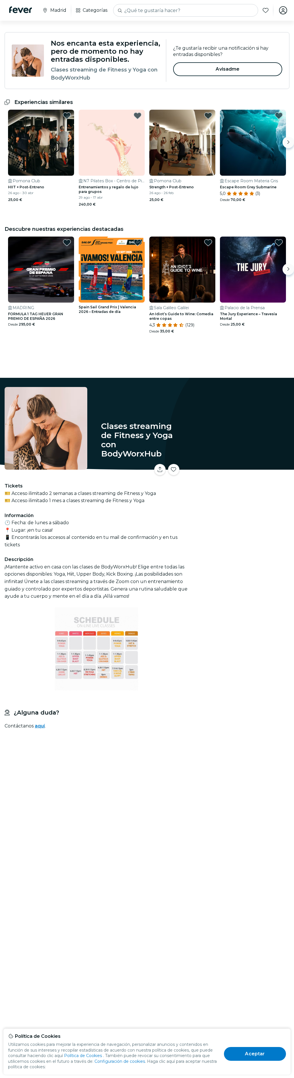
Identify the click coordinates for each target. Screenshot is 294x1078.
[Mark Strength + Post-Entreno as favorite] (208, 115)
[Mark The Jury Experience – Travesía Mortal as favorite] (279, 242)
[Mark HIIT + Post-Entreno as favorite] (67, 115)
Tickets (242, 471)
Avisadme (227, 69)
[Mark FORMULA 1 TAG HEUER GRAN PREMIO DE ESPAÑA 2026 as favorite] (67, 242)
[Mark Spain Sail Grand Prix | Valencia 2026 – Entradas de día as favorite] (137, 242)
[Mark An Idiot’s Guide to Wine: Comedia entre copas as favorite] (208, 242)
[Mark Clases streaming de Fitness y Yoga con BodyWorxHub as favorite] (173, 469)
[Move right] (288, 142)
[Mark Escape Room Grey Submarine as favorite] (279, 115)
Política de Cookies (83, 1055)
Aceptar (255, 1053)
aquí (40, 726)
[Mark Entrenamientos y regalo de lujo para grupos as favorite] (137, 115)
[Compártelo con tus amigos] (160, 469)
